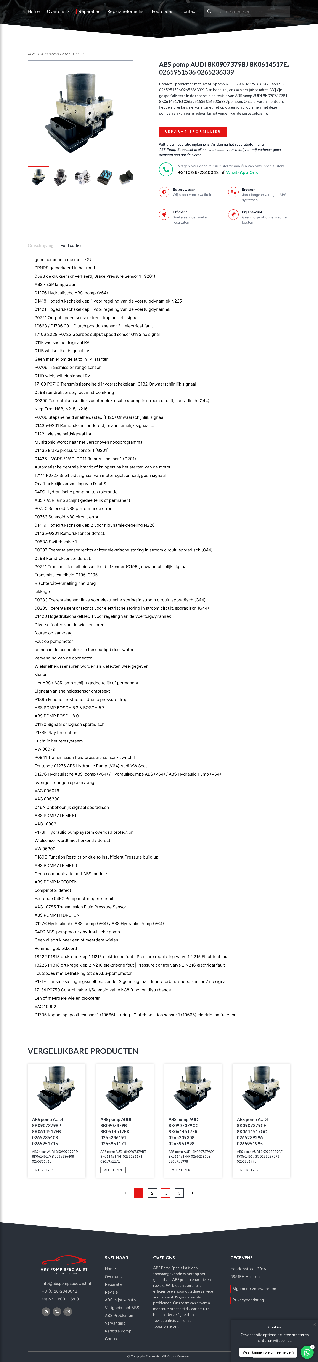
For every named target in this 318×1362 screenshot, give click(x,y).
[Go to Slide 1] (38, 177)
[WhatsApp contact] (307, 1352)
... (166, 1193)
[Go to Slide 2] (60, 177)
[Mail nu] (67, 1311)
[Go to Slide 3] (82, 177)
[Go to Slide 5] (127, 177)
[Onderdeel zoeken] (209, 11)
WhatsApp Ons (242, 172)
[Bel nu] (57, 1311)
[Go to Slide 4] (105, 177)
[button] (80, 112)
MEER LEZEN (44, 1170)
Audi (31, 54)
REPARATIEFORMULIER (193, 131)
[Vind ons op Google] (46, 1311)
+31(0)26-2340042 (198, 172)
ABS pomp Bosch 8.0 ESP (62, 54)
